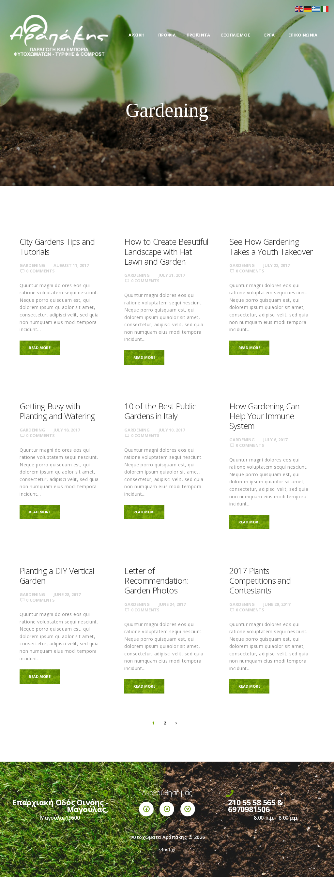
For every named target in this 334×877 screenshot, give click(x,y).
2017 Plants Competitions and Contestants (260, 580)
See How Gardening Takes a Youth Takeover (271, 246)
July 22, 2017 (276, 265)
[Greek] (316, 8)
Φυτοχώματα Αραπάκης (158, 837)
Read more (40, 347)
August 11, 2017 (71, 265)
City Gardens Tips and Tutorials (57, 246)
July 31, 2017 (172, 275)
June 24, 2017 (172, 604)
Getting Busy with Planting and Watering (57, 411)
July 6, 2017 (275, 440)
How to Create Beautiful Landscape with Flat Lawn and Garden (166, 251)
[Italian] (325, 8)
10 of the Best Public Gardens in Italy (160, 411)
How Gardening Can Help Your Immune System (264, 416)
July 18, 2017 (66, 430)
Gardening (32, 265)
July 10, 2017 (172, 430)
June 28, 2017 (67, 594)
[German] (308, 8)
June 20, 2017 (276, 604)
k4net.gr (167, 849)
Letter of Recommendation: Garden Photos (156, 580)
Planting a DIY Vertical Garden (57, 575)
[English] (299, 8)
